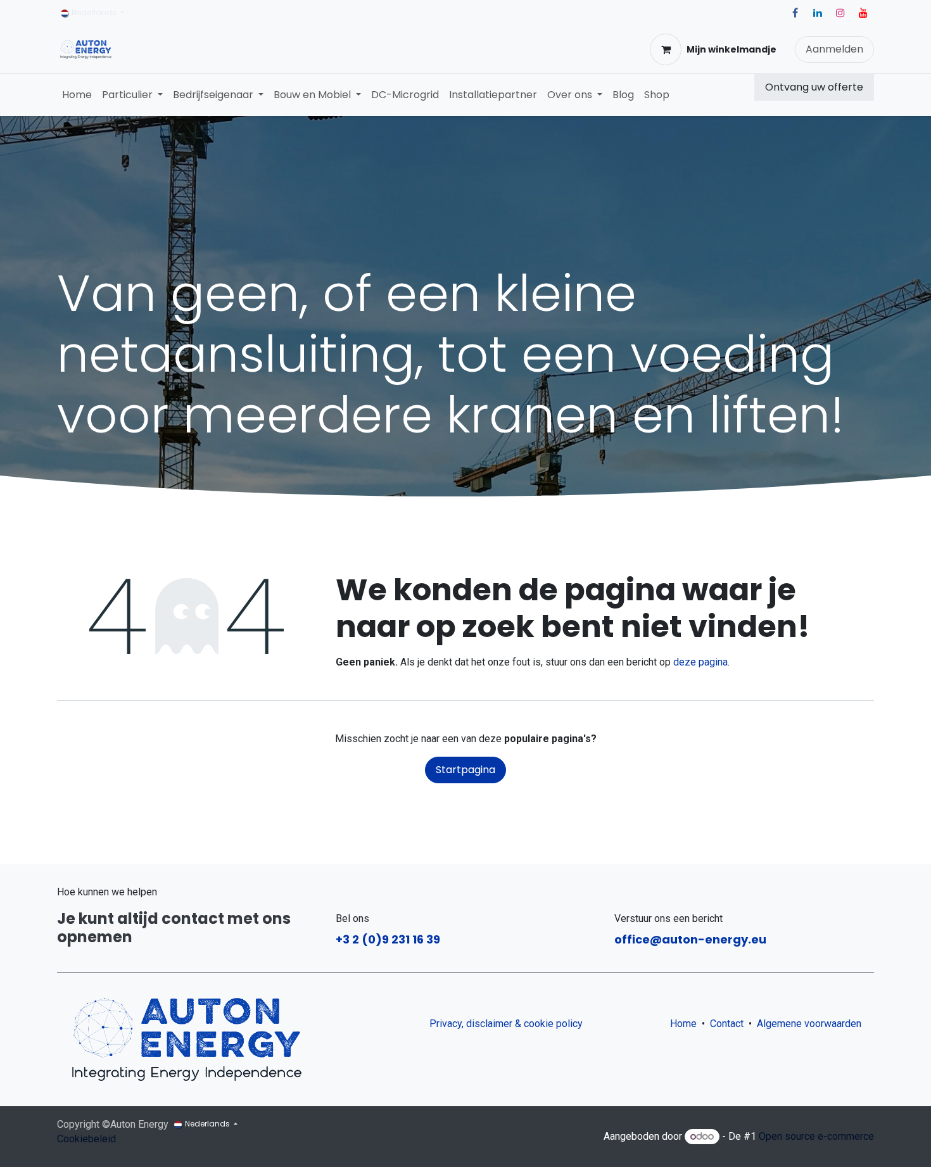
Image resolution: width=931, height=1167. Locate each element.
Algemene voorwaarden (811, 1024)
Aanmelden (834, 49)
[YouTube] (863, 13)
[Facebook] (795, 13)
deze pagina (700, 662)
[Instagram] (840, 13)
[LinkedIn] (818, 13)
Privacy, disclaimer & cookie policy (506, 1024)
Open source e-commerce (816, 1136)
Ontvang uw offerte (814, 87)
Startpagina (465, 769)
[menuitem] (77, 95)
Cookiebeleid (86, 1139)
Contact (727, 1024)
